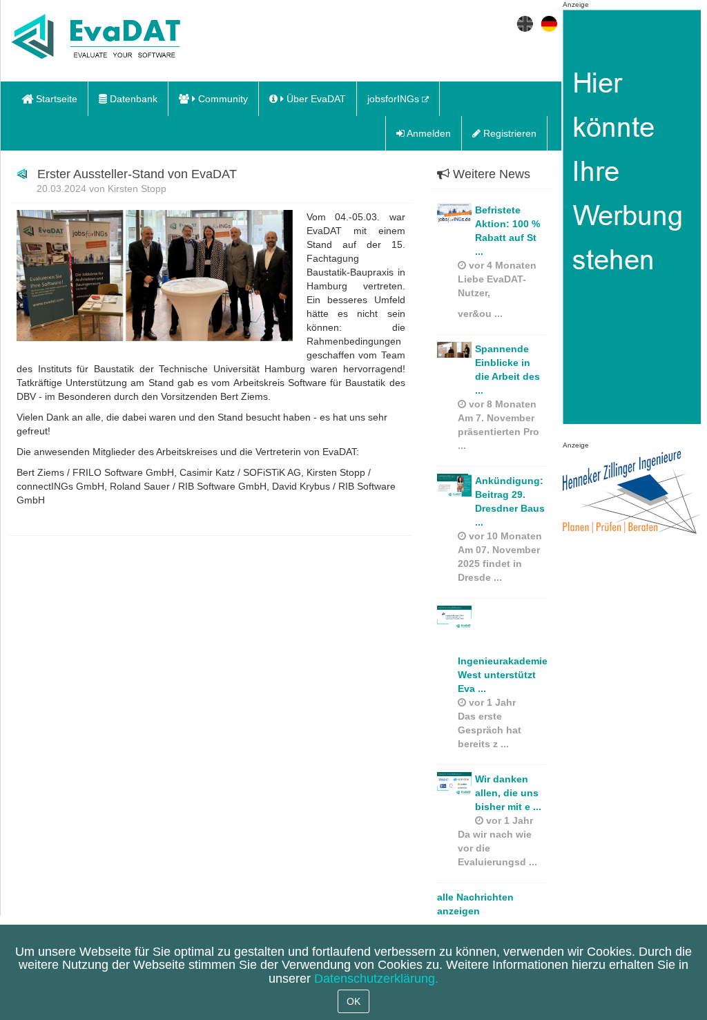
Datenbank (132, 98)
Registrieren (508, 133)
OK (353, 1001)
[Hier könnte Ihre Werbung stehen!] (632, 224)
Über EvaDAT (315, 98)
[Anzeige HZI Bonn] (632, 493)
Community (221, 98)
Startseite (55, 98)
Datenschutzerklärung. (376, 978)
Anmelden (428, 133)
